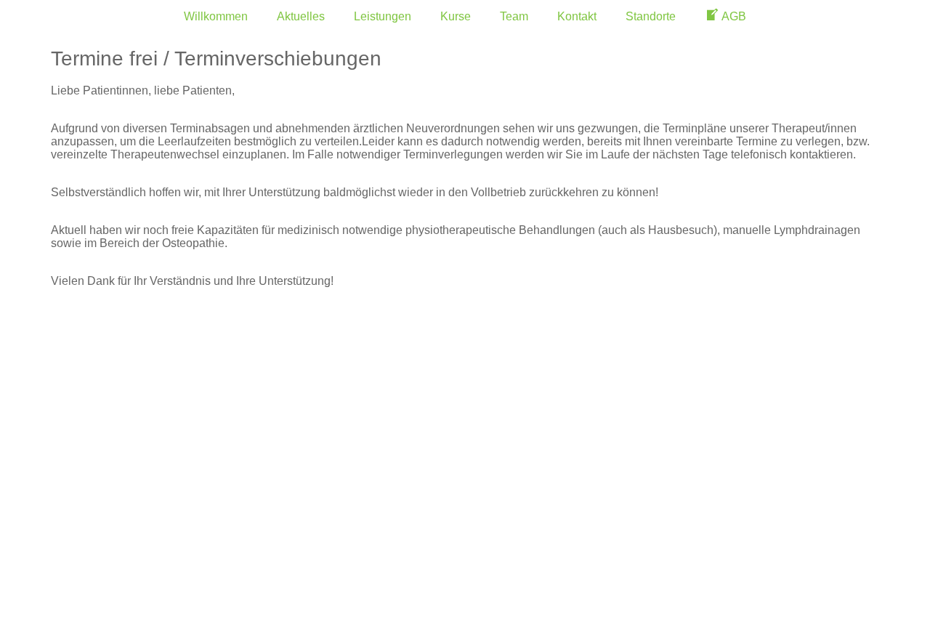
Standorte (651, 16)
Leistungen (382, 16)
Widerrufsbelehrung (138, 476)
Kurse (455, 16)
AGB (77, 451)
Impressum (103, 426)
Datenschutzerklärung (147, 501)
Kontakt (577, 16)
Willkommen (216, 16)
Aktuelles (301, 16)
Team (514, 16)
